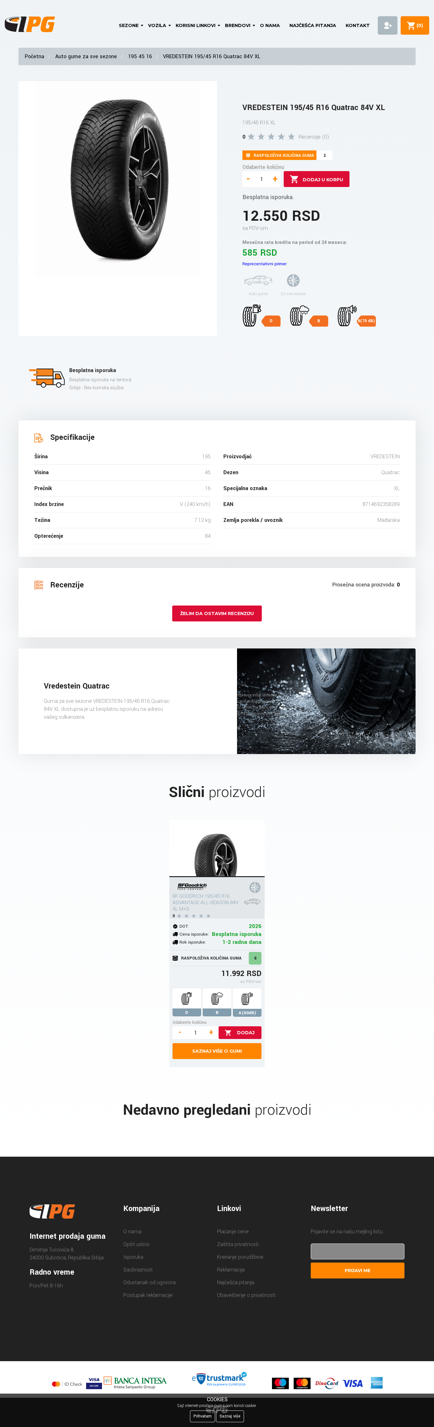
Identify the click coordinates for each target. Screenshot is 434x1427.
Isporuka (133, 1257)
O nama (270, 25)
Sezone (129, 25)
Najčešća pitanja (312, 25)
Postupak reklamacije (148, 1295)
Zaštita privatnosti (238, 1244)
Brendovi (237, 25)
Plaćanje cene (233, 1231)
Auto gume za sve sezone (86, 56)
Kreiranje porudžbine (240, 1257)
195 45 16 (140, 56)
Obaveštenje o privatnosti (246, 1295)
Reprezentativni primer (264, 264)
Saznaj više (230, 1416)
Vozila (157, 25)
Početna (34, 56)
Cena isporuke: (194, 934)
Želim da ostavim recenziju (217, 613)
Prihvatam (202, 1416)
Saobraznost (138, 1269)
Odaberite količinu (263, 167)
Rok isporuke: (193, 942)
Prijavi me (357, 1270)
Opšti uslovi (136, 1244)
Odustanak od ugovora (149, 1282)
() (418, 25)
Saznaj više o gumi (217, 1051)
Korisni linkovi (195, 25)
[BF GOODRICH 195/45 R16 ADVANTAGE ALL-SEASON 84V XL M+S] (217, 848)
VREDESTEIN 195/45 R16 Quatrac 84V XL (211, 56)
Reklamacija (231, 1269)
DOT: (184, 926)
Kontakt (358, 25)
